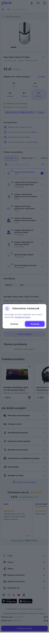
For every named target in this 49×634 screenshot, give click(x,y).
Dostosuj (14, 324)
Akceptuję (34, 324)
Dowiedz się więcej (22, 317)
